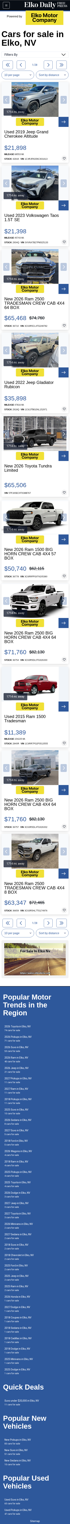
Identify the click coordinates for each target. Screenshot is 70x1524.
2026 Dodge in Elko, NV (17, 1194)
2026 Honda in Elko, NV (17, 1298)
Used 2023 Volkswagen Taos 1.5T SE (31, 217)
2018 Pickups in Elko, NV (18, 1101)
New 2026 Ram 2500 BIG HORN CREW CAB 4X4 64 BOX (30, 637)
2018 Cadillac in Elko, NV (18, 1340)
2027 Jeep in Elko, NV (16, 1205)
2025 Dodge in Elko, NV (17, 1371)
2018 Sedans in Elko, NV (17, 1329)
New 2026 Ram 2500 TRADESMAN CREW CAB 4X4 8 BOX (34, 887)
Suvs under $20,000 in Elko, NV (21, 1402)
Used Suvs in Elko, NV (16, 1501)
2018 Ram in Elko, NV (16, 1163)
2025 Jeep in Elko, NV (16, 1278)
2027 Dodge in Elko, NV (17, 1309)
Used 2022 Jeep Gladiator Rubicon (29, 384)
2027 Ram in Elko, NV (16, 1090)
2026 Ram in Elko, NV (16, 1059)
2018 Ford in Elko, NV (16, 1142)
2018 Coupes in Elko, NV (17, 1319)
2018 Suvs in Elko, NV (16, 1246)
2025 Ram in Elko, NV (16, 1288)
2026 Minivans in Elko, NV (18, 1226)
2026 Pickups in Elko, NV (18, 1038)
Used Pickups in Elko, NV (18, 1512)
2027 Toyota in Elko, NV (17, 1215)
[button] (6, 100)
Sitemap (35, 1521)
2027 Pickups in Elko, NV (18, 1080)
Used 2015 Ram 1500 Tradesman (25, 718)
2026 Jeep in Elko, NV (16, 1070)
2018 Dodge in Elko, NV (17, 1350)
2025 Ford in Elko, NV (16, 1267)
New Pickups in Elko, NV (17, 1441)
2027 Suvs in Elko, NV (16, 1132)
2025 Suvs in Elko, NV (16, 1111)
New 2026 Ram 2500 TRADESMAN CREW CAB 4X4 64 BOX (34, 303)
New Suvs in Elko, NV (16, 1452)
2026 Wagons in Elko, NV (18, 1153)
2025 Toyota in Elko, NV (17, 1184)
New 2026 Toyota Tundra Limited (28, 468)
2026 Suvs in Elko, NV (16, 1049)
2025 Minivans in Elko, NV (18, 1361)
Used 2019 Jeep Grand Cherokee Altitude (26, 134)
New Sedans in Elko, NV (17, 1462)
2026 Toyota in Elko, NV (17, 1028)
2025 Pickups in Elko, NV (18, 1174)
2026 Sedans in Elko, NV (17, 1122)
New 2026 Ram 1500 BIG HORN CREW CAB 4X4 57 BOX (30, 553)
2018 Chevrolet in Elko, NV (19, 1257)
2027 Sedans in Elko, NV (17, 1236)
